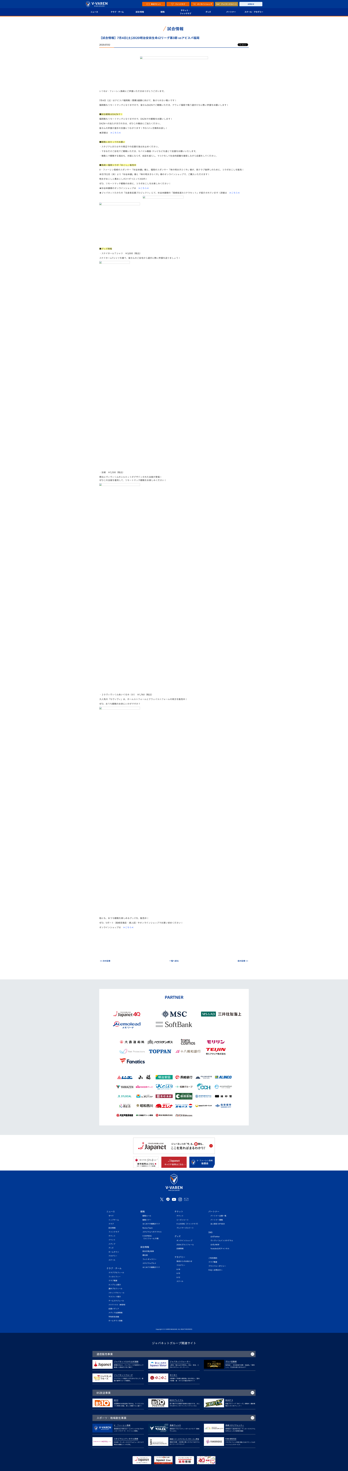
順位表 (145, 1255)
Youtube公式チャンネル (219, 1248)
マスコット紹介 (114, 1297)
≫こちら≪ (143, 188)
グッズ (208, 12)
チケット (112, 1236)
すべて (111, 1216)
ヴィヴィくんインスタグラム (221, 1240)
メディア (111, 1244)
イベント (111, 1240)
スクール (111, 1260)
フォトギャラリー (149, 1259)
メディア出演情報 (115, 1313)
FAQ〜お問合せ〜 (215, 1270)
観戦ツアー (146, 1220)
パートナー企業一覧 (218, 1216)
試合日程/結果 (148, 1251)
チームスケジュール (116, 1301)
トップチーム (113, 1220)
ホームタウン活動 (115, 1321)
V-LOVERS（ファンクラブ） (187, 1224)
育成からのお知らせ (184, 1261)
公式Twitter (215, 1236)
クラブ (111, 1224)
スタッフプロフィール (116, 1292)
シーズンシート (182, 1220)
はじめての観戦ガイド (151, 1224)
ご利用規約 (212, 1258)
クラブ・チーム (117, 12)
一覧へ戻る (174, 961)
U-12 (178, 1277)
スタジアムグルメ (149, 1263)
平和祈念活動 (113, 1317)
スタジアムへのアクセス (152, 1232)
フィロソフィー (114, 1277)
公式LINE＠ (214, 1245)
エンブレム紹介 (114, 1285)
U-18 (178, 1269)
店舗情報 (180, 1248)
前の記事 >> (243, 961)
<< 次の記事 (105, 961)
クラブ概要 (112, 1281)
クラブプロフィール (116, 1272)
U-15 (178, 1273)
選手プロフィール (115, 1289)
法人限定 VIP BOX (217, 1224)
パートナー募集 (216, 1220)
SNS (210, 1232)
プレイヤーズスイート (185, 1228)
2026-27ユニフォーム (185, 1245)
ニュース (94, 12)
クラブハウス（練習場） (117, 1304)
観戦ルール (146, 1216)
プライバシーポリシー (217, 1266)
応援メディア (113, 1309)
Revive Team (147, 1228)
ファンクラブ (113, 1232)
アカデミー (112, 1256)
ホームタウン (113, 1252)
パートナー (231, 12)
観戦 (163, 12)
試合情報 (140, 12)
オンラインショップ (184, 1240)
